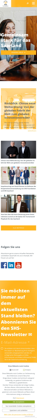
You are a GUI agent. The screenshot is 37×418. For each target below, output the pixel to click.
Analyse (28, 370)
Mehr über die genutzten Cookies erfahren (18, 415)
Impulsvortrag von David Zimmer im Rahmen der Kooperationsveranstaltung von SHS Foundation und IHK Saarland (18, 188)
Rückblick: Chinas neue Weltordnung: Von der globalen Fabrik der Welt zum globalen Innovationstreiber (20, 110)
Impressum (20, 398)
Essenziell (15, 370)
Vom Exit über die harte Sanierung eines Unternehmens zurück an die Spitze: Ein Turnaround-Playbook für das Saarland (18, 216)
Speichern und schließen (18, 410)
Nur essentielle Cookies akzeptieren (18, 406)
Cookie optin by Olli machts (30, 416)
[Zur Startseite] (5, 3)
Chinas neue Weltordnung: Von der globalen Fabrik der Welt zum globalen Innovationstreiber (18, 162)
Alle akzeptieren (18, 402)
